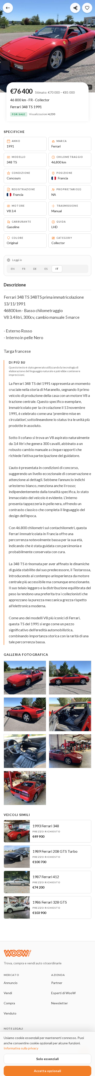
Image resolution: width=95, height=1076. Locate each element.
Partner (56, 983)
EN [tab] (13, 268)
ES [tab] (46, 268)
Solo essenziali (47, 1059)
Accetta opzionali (47, 1071)
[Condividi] (75, 8)
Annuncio (11, 983)
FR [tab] (23, 268)
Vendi (8, 993)
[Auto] (8, 8)
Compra (9, 1003)
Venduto (10, 1013)
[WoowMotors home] (40, 953)
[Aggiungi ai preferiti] (87, 8)
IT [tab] (57, 268)
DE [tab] (35, 268)
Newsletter (59, 1003)
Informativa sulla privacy (21, 1048)
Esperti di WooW (63, 993)
